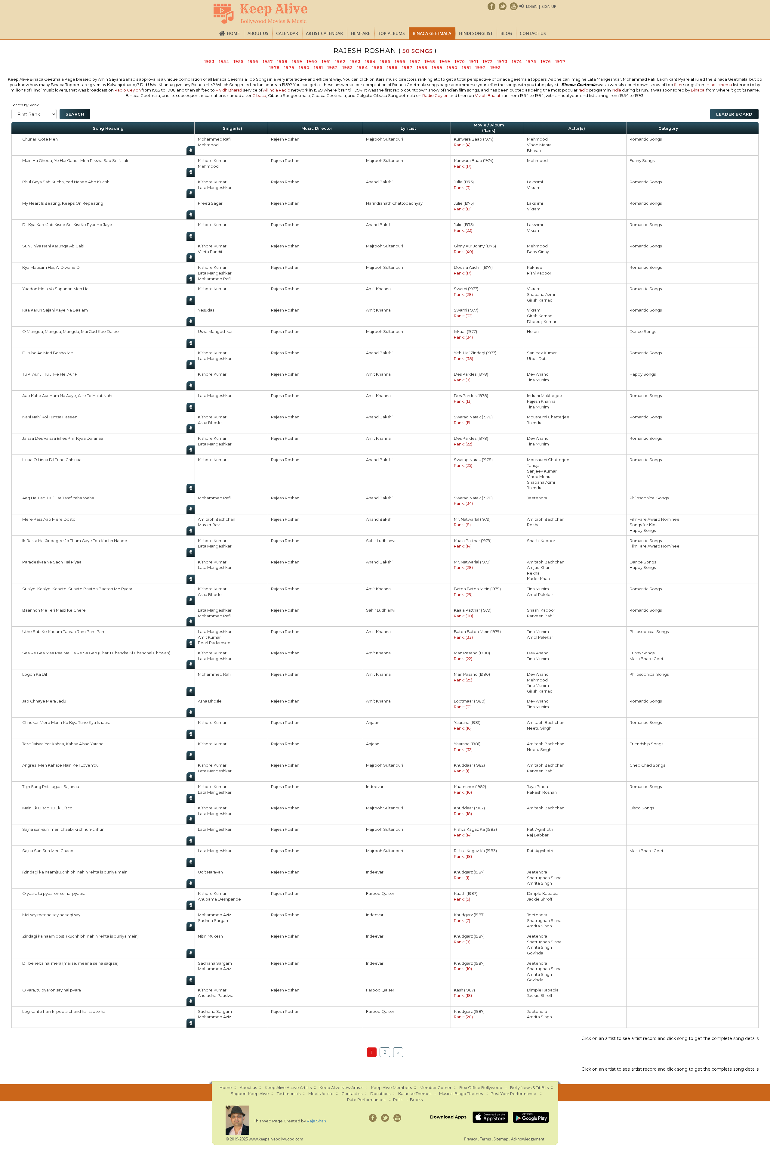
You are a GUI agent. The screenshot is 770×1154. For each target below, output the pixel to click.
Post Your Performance (513, 1093)
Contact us (533, 33)
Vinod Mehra (539, 144)
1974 (517, 61)
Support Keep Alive (250, 1093)
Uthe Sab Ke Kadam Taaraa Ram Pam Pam (64, 631)
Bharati (534, 150)
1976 (546, 61)
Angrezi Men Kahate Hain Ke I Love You (60, 765)
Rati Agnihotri (540, 829)
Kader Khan (538, 578)
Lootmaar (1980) (469, 701)
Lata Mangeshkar (215, 187)
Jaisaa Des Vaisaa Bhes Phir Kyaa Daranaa (62, 438)
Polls (397, 1099)
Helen (533, 331)
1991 (466, 67)
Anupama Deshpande (219, 899)
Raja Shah (316, 1120)
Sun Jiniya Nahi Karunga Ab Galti (53, 246)
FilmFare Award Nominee (654, 519)
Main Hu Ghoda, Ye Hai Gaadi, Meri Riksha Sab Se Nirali (75, 160)
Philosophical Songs (649, 497)
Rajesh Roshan (285, 139)
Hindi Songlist (476, 33)
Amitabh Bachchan (216, 519)
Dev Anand (538, 374)
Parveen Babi (540, 615)
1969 (445, 61)
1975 (531, 61)
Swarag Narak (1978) (473, 416)
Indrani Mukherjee (544, 395)
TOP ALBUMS (391, 33)
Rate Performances (366, 1099)
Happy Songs (643, 374)
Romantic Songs (646, 139)
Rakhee (534, 267)
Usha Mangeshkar (215, 331)
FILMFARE (360, 33)
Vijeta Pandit (210, 251)
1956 (253, 61)
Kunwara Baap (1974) (473, 139)
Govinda (535, 953)
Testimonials (288, 1093)
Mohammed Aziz (214, 914)
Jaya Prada (537, 786)
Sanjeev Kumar (542, 352)
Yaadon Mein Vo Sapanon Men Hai (55, 288)
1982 (333, 67)
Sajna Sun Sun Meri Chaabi (48, 850)
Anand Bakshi (379, 181)
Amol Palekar (540, 594)
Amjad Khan (538, 567)
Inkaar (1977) (465, 331)
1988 (422, 67)
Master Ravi (209, 524)
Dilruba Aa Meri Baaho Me (47, 352)
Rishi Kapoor (539, 273)
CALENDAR (287, 33)
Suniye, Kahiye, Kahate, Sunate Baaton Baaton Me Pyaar (77, 588)
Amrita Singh (539, 883)
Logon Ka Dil (34, 674)
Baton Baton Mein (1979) (477, 588)
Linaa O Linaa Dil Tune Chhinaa (52, 459)
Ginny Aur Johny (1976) (475, 246)
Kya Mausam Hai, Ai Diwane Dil (52, 267)
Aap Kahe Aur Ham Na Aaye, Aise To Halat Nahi (67, 395)
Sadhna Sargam (213, 920)
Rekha (533, 524)
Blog (506, 33)
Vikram (534, 187)
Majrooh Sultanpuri (384, 139)
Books (416, 1099)
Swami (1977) (466, 288)
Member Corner (435, 1087)
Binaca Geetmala (432, 33)
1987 (407, 67)
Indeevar (374, 786)
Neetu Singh (539, 728)
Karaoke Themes (414, 1093)
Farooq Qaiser (380, 893)
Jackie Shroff (539, 899)
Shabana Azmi (541, 294)
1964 (370, 61)
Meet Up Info (321, 1093)
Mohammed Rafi (214, 139)
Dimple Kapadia (543, 893)
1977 (560, 61)
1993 (496, 67)
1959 (297, 61)
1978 (275, 67)
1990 (452, 67)
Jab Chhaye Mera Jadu (44, 701)
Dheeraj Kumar (541, 321)
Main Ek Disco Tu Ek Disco (47, 807)
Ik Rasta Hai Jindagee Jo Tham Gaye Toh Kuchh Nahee (74, 540)
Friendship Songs (646, 743)
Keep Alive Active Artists (288, 1087)
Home (233, 33)
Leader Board (734, 114)
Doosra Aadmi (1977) (473, 267)
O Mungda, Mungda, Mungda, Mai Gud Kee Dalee (70, 331)
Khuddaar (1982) (469, 765)
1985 (377, 67)
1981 (318, 67)
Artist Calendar (324, 33)
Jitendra (535, 422)
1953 (209, 61)
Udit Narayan (210, 872)
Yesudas (206, 310)
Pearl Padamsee (214, 642)
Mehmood (208, 144)
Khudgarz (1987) (469, 872)
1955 (239, 61)
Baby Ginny (538, 251)
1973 (502, 61)
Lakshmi (535, 181)
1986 (392, 67)
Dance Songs (643, 331)
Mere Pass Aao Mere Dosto (48, 519)
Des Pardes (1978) (471, 374)
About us (258, 33)
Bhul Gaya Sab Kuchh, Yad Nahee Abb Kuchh (65, 181)
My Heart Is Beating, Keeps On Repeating (62, 203)
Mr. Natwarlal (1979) (472, 519)
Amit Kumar (209, 637)
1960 (312, 61)
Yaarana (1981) (467, 722)
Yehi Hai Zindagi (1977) (475, 352)
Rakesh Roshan (542, 792)
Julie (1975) (464, 181)
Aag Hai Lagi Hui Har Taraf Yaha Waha (58, 497)
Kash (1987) (464, 990)
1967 (415, 61)
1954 (224, 61)
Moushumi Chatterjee (548, 416)
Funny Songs (642, 160)
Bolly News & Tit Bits (529, 1087)
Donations (380, 1093)
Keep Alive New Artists (341, 1087)
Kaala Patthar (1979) (472, 540)
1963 (355, 61)
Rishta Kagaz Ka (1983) (475, 829)
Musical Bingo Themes (461, 1093)
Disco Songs (642, 807)
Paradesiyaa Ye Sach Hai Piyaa (52, 562)
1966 (400, 61)
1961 (326, 61)
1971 (474, 61)
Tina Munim (538, 379)
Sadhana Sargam (215, 963)
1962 (340, 61)
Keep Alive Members (391, 1087)
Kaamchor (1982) (470, 786)
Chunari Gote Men (40, 139)
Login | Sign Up (541, 6)
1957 (268, 61)
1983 (348, 67)
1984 (362, 67)
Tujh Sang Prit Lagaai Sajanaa (50, 786)
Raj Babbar (538, 835)
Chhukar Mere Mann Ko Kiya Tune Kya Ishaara (66, 722)
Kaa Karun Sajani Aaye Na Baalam (55, 310)
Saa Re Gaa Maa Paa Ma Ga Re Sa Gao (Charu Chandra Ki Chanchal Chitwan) (96, 652)
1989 (437, 67)
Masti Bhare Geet (647, 658)
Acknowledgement (527, 1139)
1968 (430, 61)
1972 (488, 61)
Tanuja (533, 465)
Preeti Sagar (210, 203)
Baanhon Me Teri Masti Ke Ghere (54, 610)
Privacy (470, 1139)
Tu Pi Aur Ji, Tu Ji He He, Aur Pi (50, 374)
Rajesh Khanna (541, 401)
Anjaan (372, 722)
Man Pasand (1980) (472, 652)
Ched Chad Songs (647, 765)
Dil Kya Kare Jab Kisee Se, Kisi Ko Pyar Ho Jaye (67, 224)
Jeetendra (537, 497)
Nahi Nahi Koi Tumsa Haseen (49, 416)
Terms (485, 1139)
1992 (481, 67)
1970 (460, 61)
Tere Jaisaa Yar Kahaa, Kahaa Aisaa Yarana (62, 743)
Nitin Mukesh (210, 936)
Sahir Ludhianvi (380, 540)
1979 (289, 67)
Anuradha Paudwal (216, 995)
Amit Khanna (378, 288)
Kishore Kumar (212, 160)
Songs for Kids (643, 524)
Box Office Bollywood (480, 1087)
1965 (385, 61)
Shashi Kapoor (541, 540)
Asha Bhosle (210, 422)
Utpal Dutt (537, 358)
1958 (282, 61)
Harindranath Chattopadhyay (394, 203)
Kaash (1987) (465, 893)
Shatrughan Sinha (544, 877)
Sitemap (501, 1139)
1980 (304, 67)
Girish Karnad (540, 300)
